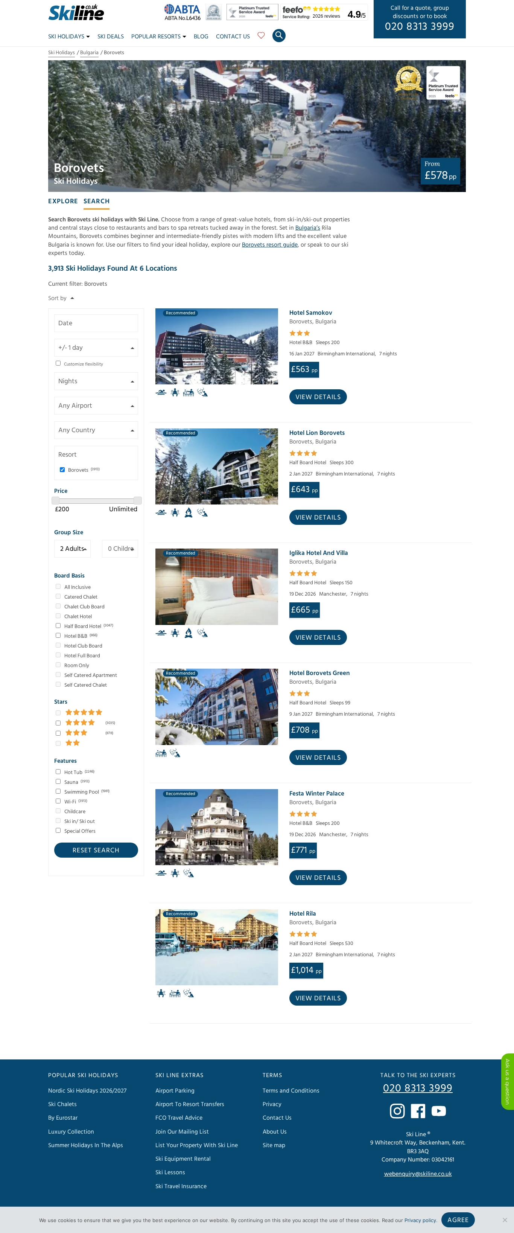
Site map (274, 1145)
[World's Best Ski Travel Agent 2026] (215, 18)
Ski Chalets (62, 1104)
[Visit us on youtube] (438, 1111)
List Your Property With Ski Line (196, 1145)
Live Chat (507, 1081)
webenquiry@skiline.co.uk (418, 1174)
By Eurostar (63, 1118)
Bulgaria (89, 52)
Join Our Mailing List (182, 1132)
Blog (201, 36)
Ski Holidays (66, 36)
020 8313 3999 (420, 26)
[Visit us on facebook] (418, 1111)
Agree (458, 1220)
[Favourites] (261, 38)
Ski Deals (110, 36)
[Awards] (254, 18)
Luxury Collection (71, 1132)
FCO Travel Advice (178, 1118)
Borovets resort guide (270, 245)
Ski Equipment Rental (183, 1159)
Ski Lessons (170, 1172)
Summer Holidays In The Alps (85, 1145)
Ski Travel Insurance (181, 1186)
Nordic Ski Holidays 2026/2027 (87, 1091)
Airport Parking (175, 1091)
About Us (275, 1132)
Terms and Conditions (291, 1091)
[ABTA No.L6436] (184, 18)
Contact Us (233, 36)
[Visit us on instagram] (397, 1111)
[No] (504, 1220)
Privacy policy (420, 1220)
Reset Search (96, 850)
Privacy (272, 1104)
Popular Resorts (156, 36)
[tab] (63, 200)
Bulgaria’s (307, 228)
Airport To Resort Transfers (189, 1104)
